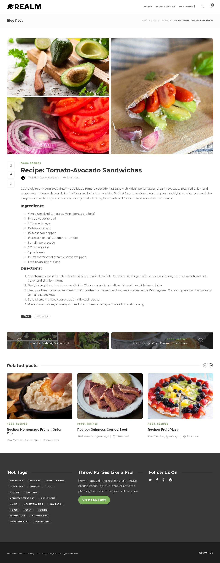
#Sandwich (42, 316)
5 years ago (102, 436)
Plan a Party (165, 6)
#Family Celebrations (22, 498)
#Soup (27, 510)
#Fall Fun (31, 492)
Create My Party (94, 499)
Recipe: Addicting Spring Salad (50, 343)
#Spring (42, 510)
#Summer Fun (17, 516)
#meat (13, 504)
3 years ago (31, 440)
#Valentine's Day (19, 522)
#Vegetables (42, 522)
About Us (206, 552)
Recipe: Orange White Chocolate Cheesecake (160, 343)
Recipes (164, 20)
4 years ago (52, 177)
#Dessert (35, 486)
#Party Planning (33, 504)
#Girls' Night (48, 498)
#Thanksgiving (40, 516)
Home (148, 6)
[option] (39, 407)
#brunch (35, 481)
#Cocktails (16, 486)
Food (154, 20)
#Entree (14, 492)
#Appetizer (16, 481)
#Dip (49, 486)
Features (186, 6)
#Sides (13, 510)
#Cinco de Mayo (55, 481)
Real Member (36, 177)
